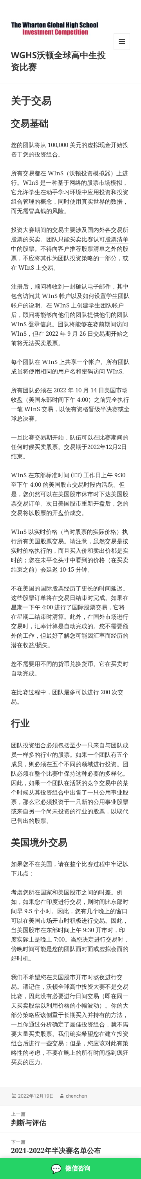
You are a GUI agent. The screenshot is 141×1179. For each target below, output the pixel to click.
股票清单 (116, 239)
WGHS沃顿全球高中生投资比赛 (58, 60)
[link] (70, 1168)
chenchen (76, 1096)
